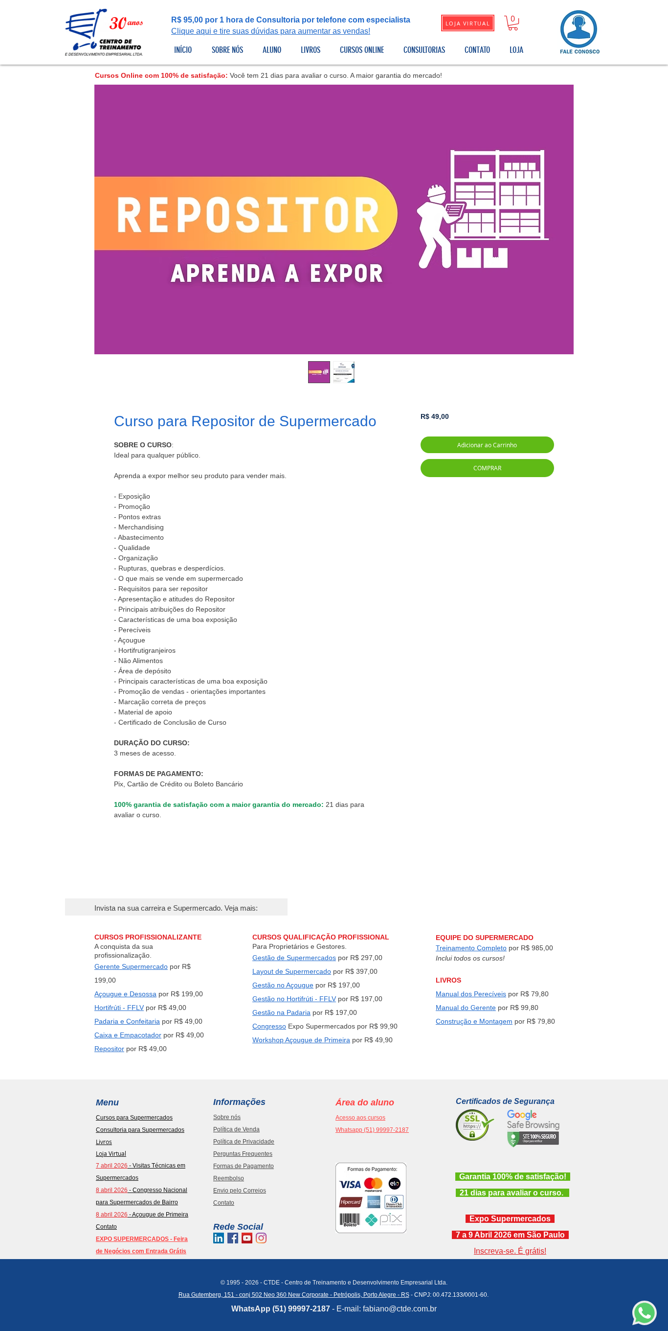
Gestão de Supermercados (294, 958)
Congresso (269, 1026)
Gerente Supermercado (131, 966)
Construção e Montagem (474, 1021)
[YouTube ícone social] (247, 1238)
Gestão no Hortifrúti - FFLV (294, 999)
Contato (106, 1226)
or (158, 1035)
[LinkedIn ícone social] (218, 1238)
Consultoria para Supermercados (140, 1129)
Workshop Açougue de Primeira (301, 1040)
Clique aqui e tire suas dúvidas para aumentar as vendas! (270, 31)
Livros (104, 1142)
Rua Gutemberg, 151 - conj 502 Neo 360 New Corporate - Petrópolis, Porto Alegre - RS (293, 1294)
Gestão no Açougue (282, 985)
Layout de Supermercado (291, 971)
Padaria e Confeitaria (127, 1021)
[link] (513, 23)
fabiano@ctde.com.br (400, 1309)
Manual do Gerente (466, 1007)
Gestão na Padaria (281, 1012)
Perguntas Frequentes (242, 1153)
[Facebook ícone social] (232, 1238)
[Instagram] (261, 1238)
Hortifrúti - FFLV (119, 1007)
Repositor (109, 1049)
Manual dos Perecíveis (471, 994)
